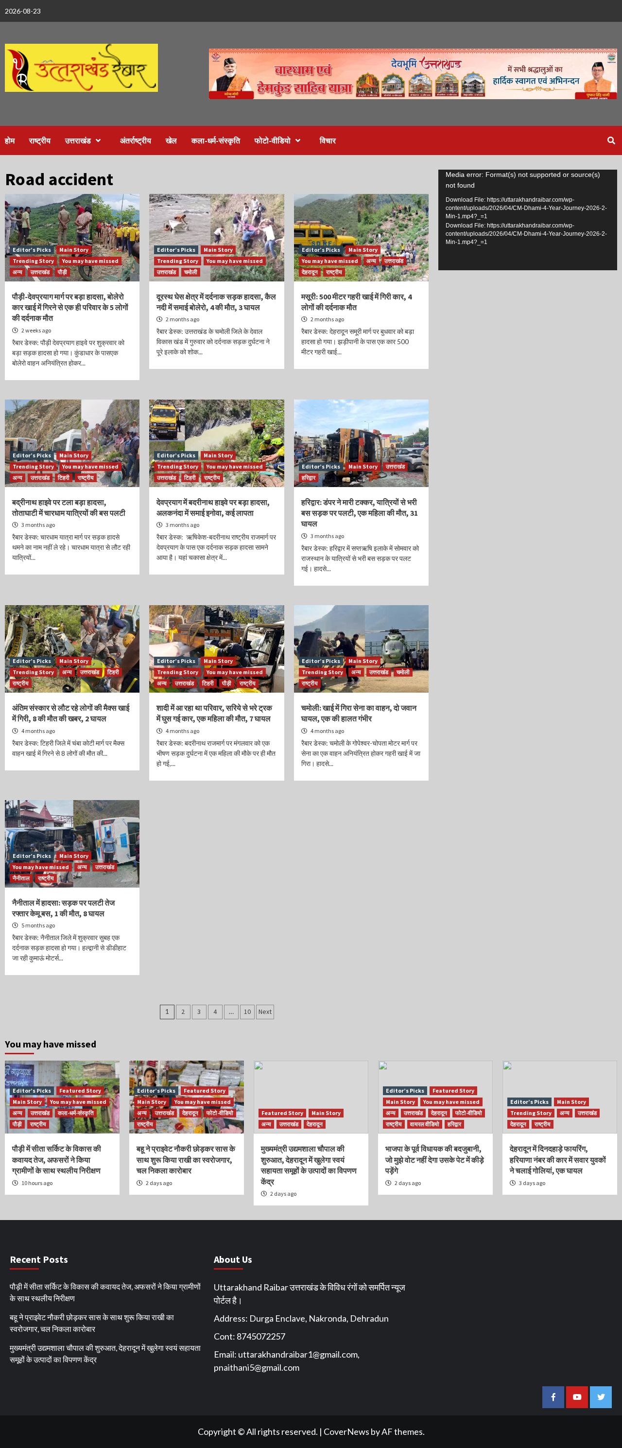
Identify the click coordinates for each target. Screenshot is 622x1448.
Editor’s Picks (32, 249)
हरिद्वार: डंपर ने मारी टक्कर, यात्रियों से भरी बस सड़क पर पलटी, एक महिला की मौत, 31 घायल (359, 513)
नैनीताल (21, 878)
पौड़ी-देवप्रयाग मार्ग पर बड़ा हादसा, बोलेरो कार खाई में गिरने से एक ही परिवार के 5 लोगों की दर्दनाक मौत (70, 307)
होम (10, 140)
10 (247, 1011)
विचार (328, 140)
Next (265, 1011)
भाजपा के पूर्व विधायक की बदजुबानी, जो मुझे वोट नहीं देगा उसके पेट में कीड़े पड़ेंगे (434, 1159)
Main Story (73, 249)
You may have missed (90, 260)
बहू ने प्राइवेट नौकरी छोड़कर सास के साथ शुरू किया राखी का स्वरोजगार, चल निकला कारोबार (186, 1159)
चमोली (190, 272)
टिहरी (63, 477)
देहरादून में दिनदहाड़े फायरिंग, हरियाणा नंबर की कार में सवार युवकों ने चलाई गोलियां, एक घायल (558, 1159)
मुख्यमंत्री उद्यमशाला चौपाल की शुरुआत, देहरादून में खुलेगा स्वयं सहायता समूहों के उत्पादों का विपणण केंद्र (105, 1353)
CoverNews (346, 1431)
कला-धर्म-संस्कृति (215, 140)
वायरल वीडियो (424, 1124)
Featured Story (80, 1090)
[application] (527, 220)
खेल (171, 140)
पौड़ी (62, 272)
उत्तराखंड (78, 140)
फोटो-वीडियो (273, 140)
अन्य (17, 272)
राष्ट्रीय (40, 140)
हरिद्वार (308, 477)
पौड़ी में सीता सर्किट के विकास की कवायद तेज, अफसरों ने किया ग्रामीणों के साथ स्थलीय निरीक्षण (56, 1159)
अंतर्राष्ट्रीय (135, 140)
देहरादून (310, 272)
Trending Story (33, 260)
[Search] (611, 140)
